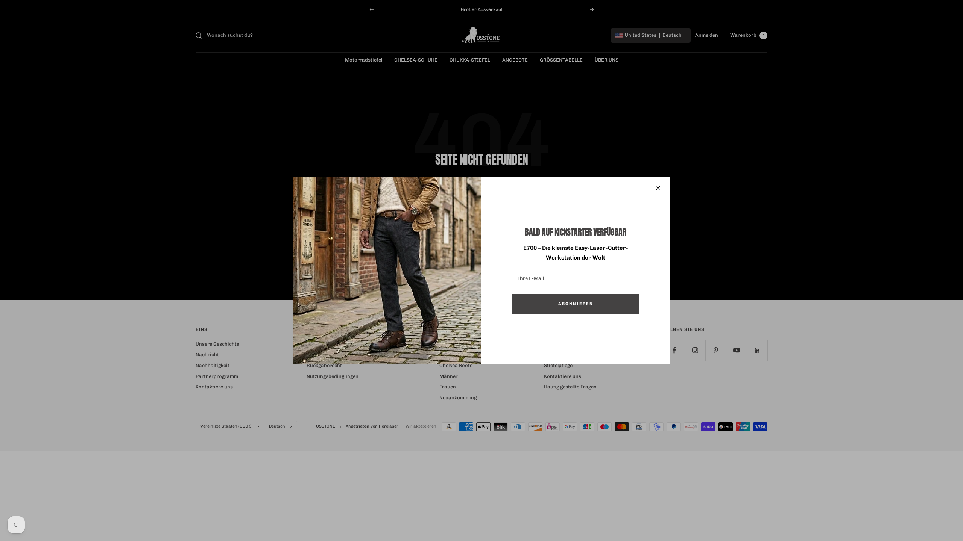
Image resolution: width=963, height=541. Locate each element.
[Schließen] (658, 188)
